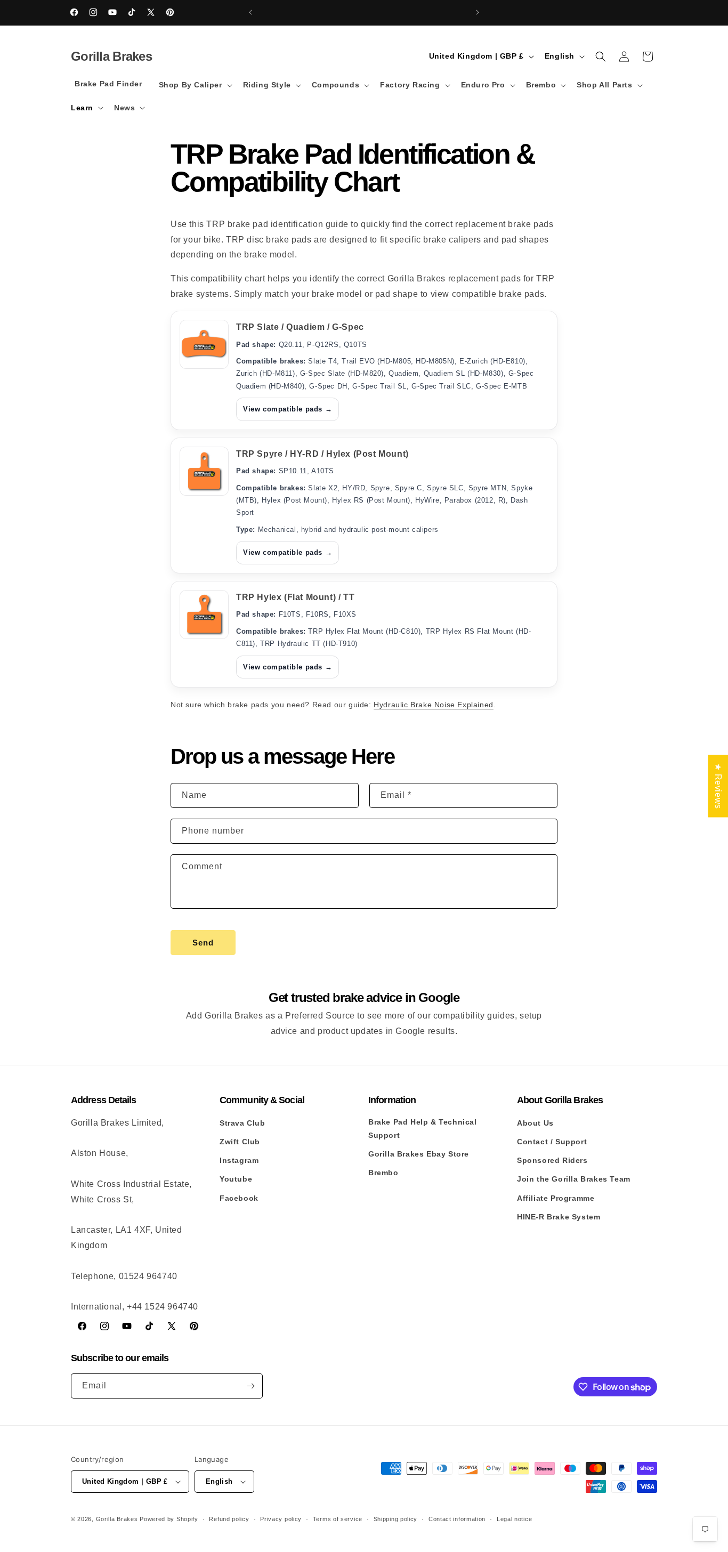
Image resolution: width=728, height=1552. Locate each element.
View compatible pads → (287, 409)
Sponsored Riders (552, 1160)
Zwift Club (240, 1141)
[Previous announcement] (250, 12)
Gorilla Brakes (117, 1519)
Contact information (457, 1519)
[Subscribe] (250, 1386)
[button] (194, 85)
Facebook (239, 1198)
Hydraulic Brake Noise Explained (434, 704)
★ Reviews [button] (718, 786)
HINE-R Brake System (558, 1216)
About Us (535, 1123)
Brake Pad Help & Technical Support (422, 1128)
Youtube (236, 1179)
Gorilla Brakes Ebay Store (418, 1154)
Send (203, 942)
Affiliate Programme (555, 1198)
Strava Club (242, 1123)
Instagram (239, 1160)
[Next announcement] (477, 12)
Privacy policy (281, 1519)
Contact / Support (552, 1141)
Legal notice (514, 1519)
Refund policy (229, 1519)
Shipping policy (396, 1519)
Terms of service (337, 1519)
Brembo (383, 1172)
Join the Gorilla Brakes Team (573, 1179)
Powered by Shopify (169, 1519)
